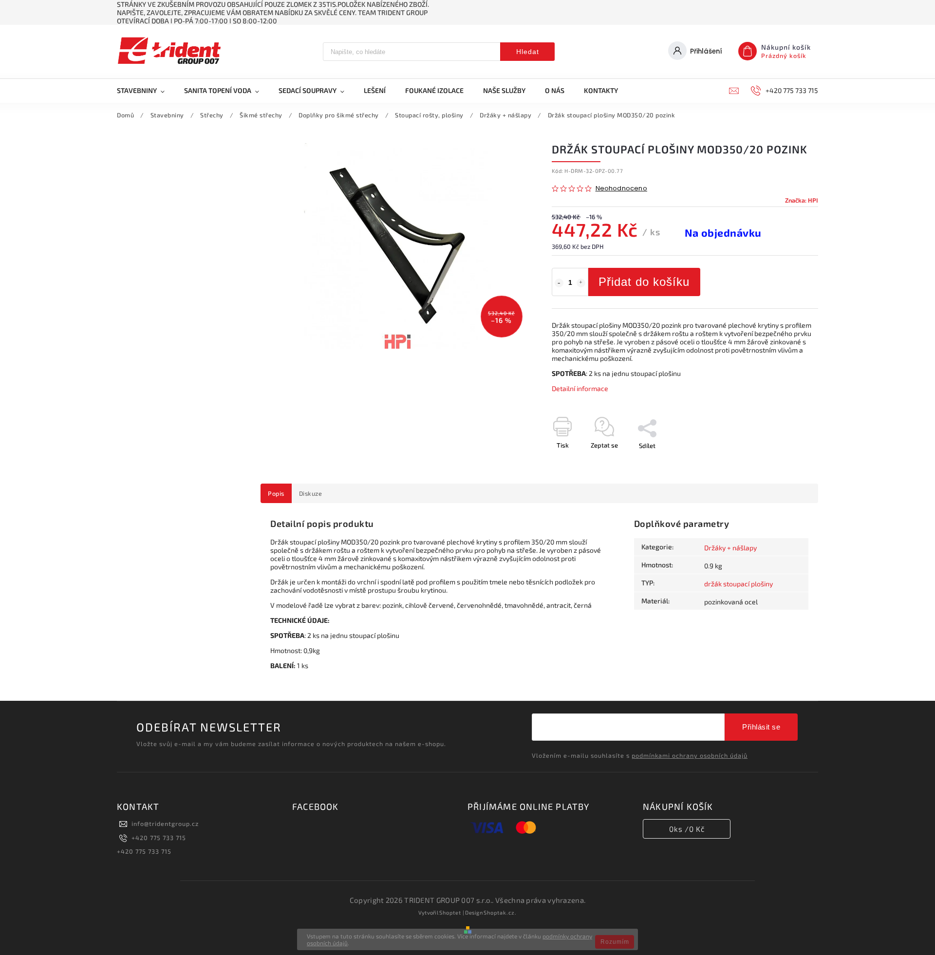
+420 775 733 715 (158, 838)
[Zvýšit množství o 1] (581, 283)
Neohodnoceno (621, 189)
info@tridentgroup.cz (165, 823)
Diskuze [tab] (310, 493)
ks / (687, 828)
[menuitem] (145, 90)
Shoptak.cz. (500, 912)
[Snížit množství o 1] (559, 283)
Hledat (527, 52)
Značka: (801, 200)
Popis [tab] (276, 493)
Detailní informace (580, 388)
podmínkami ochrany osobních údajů (690, 755)
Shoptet (450, 912)
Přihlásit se (761, 727)
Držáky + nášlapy (730, 547)
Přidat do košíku (644, 281)
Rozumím (614, 941)
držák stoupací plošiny (738, 584)
